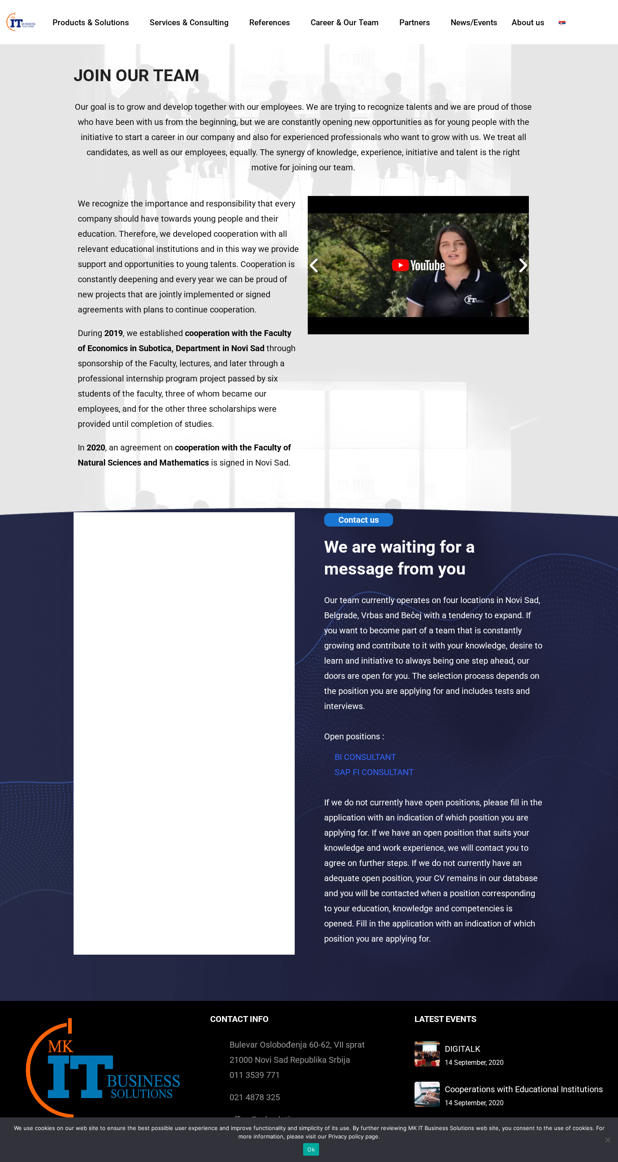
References (269, 22)
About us (528, 22)
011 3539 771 (255, 1075)
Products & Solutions (91, 22)
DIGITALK (463, 1049)
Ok (311, 1149)
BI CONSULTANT (365, 757)
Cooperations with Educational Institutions (524, 1089)
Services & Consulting (189, 22)
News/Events (474, 22)
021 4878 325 (255, 1097)
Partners (414, 22)
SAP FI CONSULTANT (374, 772)
